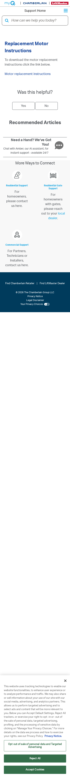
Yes (23, 105)
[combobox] (38, 20)
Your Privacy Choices (32, 304)
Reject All (35, 758)
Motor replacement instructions (28, 74)
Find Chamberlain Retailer (19, 283)
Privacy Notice (35, 296)
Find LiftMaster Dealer (52, 283)
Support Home (35, 10)
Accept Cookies (35, 769)
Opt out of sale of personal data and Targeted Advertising (35, 746)
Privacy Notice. (53, 736)
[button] (6, 20)
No (47, 105)
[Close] (65, 680)
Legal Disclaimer (35, 300)
